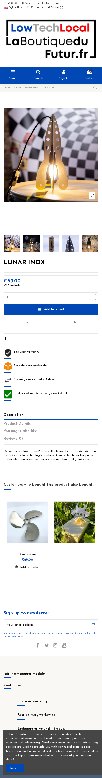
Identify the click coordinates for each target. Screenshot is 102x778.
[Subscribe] (93, 625)
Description (14, 415)
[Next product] (96, 88)
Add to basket (54, 309)
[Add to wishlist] (27, 322)
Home (56, 3)
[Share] (5, 338)
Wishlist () (36, 8)
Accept (15, 768)
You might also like (20, 431)
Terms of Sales (42, 3)
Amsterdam (27, 554)
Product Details (17, 424)
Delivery (26, 3)
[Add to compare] (75, 322)
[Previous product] (94, 88)
